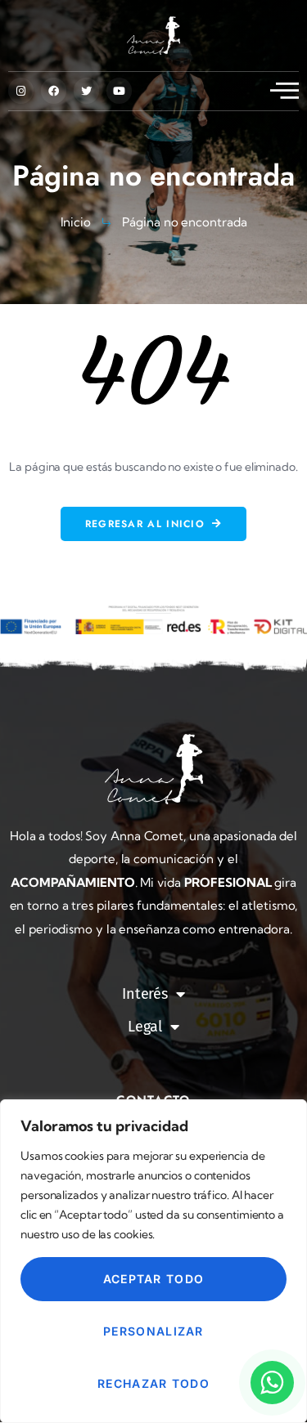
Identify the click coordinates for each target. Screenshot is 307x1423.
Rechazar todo (153, 1383)
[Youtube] (119, 90)
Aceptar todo (154, 1279)
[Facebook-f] (53, 90)
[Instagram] (21, 90)
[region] (153, 1261)
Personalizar (153, 1331)
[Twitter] (86, 90)
